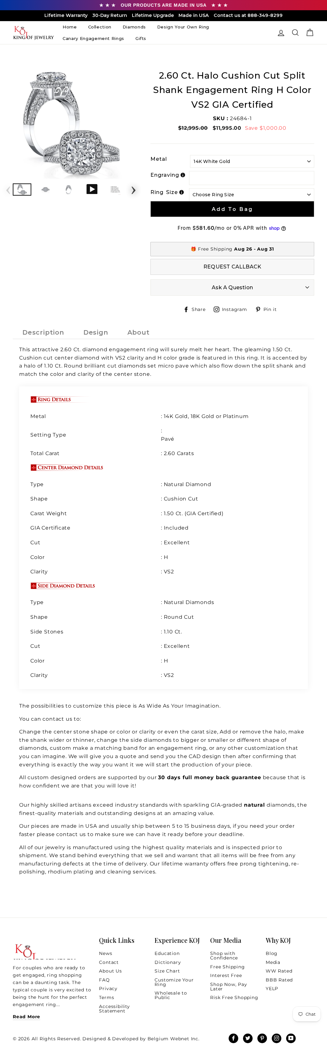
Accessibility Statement (114, 1009)
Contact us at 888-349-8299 (248, 15)
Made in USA (194, 15)
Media (273, 962)
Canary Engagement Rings (93, 38)
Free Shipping (227, 967)
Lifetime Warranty (65, 15)
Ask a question (232, 287)
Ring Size (164, 192)
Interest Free (226, 975)
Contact (109, 962)
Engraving (164, 175)
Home (70, 26)
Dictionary (168, 962)
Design (95, 332)
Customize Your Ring (174, 982)
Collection (100, 26)
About (138, 332)
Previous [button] (8, 188)
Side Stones (47, 632)
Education (167, 953)
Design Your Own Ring (183, 26)
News (105, 953)
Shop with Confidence (224, 955)
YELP (272, 988)
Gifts (140, 38)
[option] (71, 123)
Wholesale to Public (171, 995)
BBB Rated (279, 980)
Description (43, 332)
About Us (110, 971)
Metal (158, 159)
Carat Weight (48, 513)
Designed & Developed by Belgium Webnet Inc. (140, 1039)
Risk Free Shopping (234, 997)
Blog (272, 953)
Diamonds (134, 26)
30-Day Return (109, 15)
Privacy (108, 988)
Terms (106, 997)
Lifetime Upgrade (153, 15)
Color (37, 557)
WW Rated (279, 971)
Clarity (39, 572)
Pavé (167, 439)
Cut (36, 542)
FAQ (104, 980)
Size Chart (167, 971)
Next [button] (133, 188)
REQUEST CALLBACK (232, 267)
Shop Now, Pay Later (228, 986)
